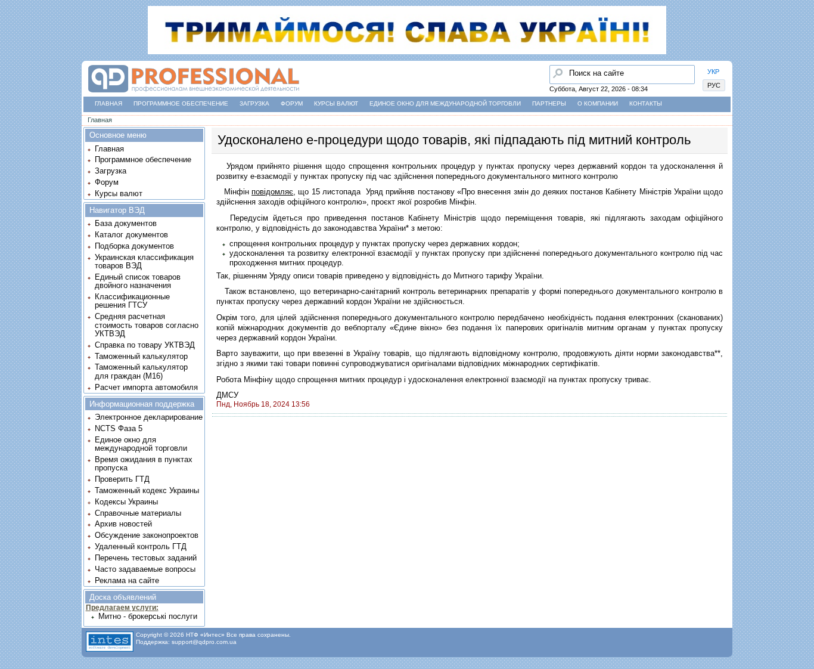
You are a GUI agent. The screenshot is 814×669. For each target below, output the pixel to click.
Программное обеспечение (180, 103)
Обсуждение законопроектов (146, 535)
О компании (597, 103)
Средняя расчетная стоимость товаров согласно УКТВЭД (146, 325)
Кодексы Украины (126, 501)
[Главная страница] (193, 92)
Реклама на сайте (127, 580)
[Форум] (12, 102)
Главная (108, 103)
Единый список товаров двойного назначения (138, 281)
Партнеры (549, 103)
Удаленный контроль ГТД (141, 546)
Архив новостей (123, 523)
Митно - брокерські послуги (147, 616)
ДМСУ (227, 395)
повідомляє (272, 191)
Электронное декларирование (149, 417)
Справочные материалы (138, 513)
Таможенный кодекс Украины (147, 490)
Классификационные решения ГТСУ (132, 300)
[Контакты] (12, 124)
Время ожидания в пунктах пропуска (143, 463)
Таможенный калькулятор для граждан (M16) (141, 371)
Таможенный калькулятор (141, 356)
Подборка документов (134, 245)
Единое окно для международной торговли (445, 103)
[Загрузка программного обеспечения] (12, 79)
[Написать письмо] (12, 147)
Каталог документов (131, 234)
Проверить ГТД (122, 479)
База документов (126, 223)
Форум (292, 103)
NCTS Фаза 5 (118, 428)
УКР (713, 71)
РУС (713, 85)
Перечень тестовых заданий (146, 557)
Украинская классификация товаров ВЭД (144, 261)
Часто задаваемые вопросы (145, 569)
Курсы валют (336, 103)
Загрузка (254, 103)
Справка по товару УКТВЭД (145, 344)
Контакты (645, 103)
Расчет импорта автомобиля (146, 387)
